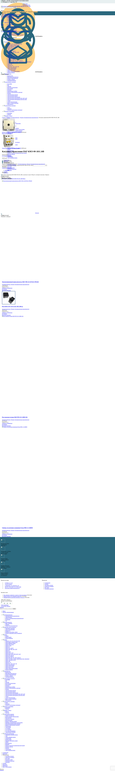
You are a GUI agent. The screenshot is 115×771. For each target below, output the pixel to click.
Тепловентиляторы (9, 677)
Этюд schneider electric (10, 750)
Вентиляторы (8, 717)
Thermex (7, 624)
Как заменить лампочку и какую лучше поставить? (15, 595)
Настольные (8, 684)
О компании (47, 582)
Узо (6, 620)
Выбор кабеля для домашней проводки (12, 596)
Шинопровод (8, 700)
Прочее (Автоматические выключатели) (29, 117)
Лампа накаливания (9, 664)
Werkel (6, 742)
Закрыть (2, 607)
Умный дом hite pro (9, 715)
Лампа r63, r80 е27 (9, 656)
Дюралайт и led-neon (10, 628)
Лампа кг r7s (8, 662)
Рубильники (8, 726)
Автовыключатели (15, 117)
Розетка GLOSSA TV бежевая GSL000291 (11, 132)
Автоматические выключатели (12, 616)
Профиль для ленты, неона (11, 632)
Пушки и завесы (9, 675)
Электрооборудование (10, 732)
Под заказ (47, 587)
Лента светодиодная (10, 629)
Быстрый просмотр (6, 290)
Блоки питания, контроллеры (12, 716)
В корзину (5, 166)
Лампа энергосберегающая (11, 668)
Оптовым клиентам (49, 588)
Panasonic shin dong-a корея (11, 740)
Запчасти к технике (9, 719)
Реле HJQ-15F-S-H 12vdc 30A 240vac (12, 306)
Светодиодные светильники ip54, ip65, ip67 (15, 694)
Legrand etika (8, 738)
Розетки (7, 748)
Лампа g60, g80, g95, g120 (11, 649)
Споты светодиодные (10, 697)
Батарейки (7, 707)
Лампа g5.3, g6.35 (9, 648)
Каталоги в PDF (9, 759)
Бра (6, 680)
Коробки (7, 744)
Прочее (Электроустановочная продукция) (15, 745)
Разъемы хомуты (9, 746)
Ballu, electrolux (8, 623)
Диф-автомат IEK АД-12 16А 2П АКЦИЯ (11, 148)
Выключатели (8, 743)
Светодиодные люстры (10, 690)
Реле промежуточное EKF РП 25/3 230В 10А (14, 417)
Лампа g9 (7, 650)
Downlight (7, 679)
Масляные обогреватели (10, 673)
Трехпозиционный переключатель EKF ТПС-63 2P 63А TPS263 (20, 282)
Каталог (8, 117)
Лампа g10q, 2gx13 (9, 644)
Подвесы (7, 685)
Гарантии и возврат (49, 586)
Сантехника (8, 727)
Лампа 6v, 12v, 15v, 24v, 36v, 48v (12, 641)
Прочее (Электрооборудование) (12, 725)
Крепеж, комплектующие (11, 721)
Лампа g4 (7, 646)
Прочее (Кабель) (9, 638)
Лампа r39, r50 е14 (9, 655)
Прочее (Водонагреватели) (11, 625)
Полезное (7, 762)
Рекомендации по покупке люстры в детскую (14, 597)
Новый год (7, 630)
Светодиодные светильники (11, 692)
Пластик (7, 712)
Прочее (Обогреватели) (10, 674)
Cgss (6, 736)
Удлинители (8, 749)
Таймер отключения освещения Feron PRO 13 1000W (17, 528)
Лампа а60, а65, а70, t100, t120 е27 (13, 657)
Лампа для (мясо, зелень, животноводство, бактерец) (17, 658)
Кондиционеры (8, 720)
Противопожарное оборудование (12, 723)
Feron (6, 702)
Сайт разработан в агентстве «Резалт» (5, 605)
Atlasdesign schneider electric (11, 734)
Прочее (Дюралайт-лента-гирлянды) (13, 633)
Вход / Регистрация (7, 766)
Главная (4, 117)
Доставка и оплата (49, 585)
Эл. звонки (7, 728)
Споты (6, 696)
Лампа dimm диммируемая (11, 642)
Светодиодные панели (10, 691)
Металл (7, 711)
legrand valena (8, 739)
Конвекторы (8, 672)
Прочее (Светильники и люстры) (12, 688)
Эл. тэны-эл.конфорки (10, 731)
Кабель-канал (8, 637)
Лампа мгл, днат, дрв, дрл (11, 663)
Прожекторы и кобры (10, 686)
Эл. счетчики (8, 729)
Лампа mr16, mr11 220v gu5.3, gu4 (13, 654)
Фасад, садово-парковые (10, 698)
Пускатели (7, 619)
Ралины (7, 689)
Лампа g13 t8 (8, 645)
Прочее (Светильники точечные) (12, 705)
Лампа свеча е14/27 (9, 666)
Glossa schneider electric (10, 737)
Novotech (7, 703)
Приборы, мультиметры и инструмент (14, 722)
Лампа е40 (7, 661)
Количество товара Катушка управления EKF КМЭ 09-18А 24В (18, 165)
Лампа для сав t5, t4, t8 (10, 660)
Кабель (7, 635)
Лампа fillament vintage (10, 643)
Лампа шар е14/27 (9, 667)
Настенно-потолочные (10, 683)
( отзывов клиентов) (7, 155)
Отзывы (46, 584)
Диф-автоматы (8, 617)
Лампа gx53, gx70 (9, 652)
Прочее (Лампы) (9, 669)
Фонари (7, 708)
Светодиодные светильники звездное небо (15, 695)
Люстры (7, 682)
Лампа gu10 (8, 651)
